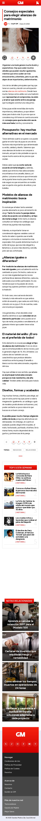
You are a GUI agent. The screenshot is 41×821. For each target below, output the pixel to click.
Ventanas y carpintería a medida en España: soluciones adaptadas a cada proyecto (20, 713)
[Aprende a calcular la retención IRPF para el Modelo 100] (20, 616)
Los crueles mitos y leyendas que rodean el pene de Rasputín (26, 520)
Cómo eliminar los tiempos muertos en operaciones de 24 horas (20, 685)
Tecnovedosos (10, 804)
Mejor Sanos (9, 812)
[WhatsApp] (12, 58)
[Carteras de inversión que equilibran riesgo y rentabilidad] (20, 646)
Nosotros (8, 784)
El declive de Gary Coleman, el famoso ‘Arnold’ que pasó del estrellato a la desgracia (25, 534)
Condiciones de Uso (12, 761)
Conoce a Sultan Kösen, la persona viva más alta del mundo (26, 490)
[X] (22, 58)
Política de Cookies (12, 769)
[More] (33, 58)
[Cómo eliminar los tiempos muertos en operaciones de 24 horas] (20, 676)
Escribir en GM (10, 792)
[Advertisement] (20, 574)
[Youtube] (29, 744)
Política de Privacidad (13, 765)
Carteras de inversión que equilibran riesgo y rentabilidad (20, 654)
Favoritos (8, 772)
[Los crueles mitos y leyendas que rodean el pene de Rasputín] (9, 521)
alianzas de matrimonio (17, 91)
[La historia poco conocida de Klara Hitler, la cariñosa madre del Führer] (9, 477)
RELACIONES (31, 450)
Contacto (8, 788)
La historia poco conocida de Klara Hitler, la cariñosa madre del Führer (24, 477)
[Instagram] (17, 744)
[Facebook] (17, 58)
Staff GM (14, 24)
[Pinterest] (28, 58)
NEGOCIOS (17, 450)
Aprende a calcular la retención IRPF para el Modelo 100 (20, 624)
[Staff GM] (6, 24)
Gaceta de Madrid (12, 808)
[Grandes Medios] (20, 2)
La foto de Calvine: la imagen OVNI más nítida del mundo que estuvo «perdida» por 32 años (25, 505)
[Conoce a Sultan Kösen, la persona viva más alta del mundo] (9, 491)
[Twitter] (5, 744)
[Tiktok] (11, 744)
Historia (20, 483)
